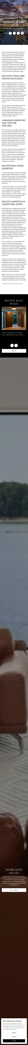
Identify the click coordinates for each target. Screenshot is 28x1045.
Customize (14, 1036)
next (16, 345)
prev (12, 345)
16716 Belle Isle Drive (11, 84)
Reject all (14, 1032)
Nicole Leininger (16, 246)
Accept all (14, 1040)
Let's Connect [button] (14, 890)
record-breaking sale (7, 62)
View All (14, 350)
